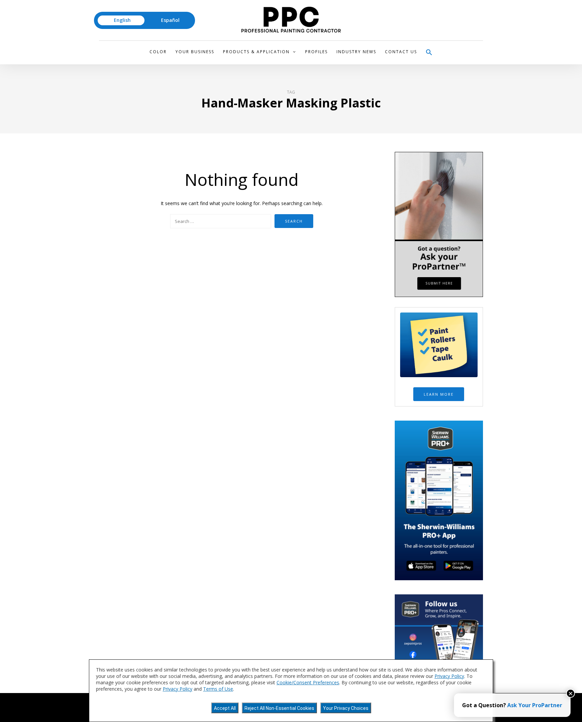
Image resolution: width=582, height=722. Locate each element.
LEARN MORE (439, 394)
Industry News (356, 52)
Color (158, 52)
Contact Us (401, 52)
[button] (429, 52)
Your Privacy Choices (345, 708)
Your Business (194, 52)
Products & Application (256, 52)
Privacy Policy (449, 676)
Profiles (316, 52)
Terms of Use (218, 689)
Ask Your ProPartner (534, 705)
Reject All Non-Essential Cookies (279, 708)
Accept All (225, 708)
